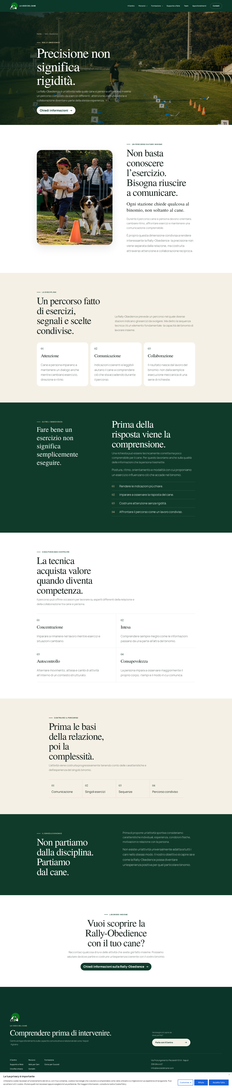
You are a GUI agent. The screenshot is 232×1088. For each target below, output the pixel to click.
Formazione (49, 1060)
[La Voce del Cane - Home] (15, 1017)
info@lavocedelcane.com (162, 1068)
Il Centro (131, 6)
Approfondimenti (199, 6)
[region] (116, 1080)
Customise (184, 1082)
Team (186, 6)
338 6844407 (157, 1064)
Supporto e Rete (173, 6)
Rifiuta (201, 1082)
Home (39, 34)
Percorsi (31, 1060)
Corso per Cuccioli (51, 1064)
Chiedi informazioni (56, 110)
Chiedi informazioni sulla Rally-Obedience (115, 967)
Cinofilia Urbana (16, 1069)
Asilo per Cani (33, 1064)
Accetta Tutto (219, 1082)
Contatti (216, 6)
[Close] (229, 1074)
